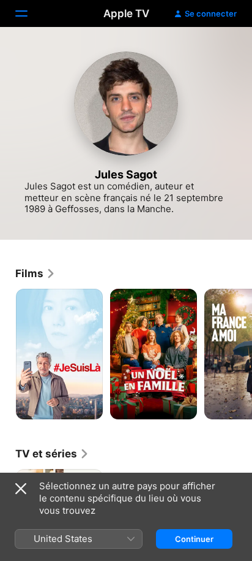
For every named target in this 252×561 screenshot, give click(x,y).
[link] (35, 273)
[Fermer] (20, 488)
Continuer (194, 539)
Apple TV (126, 13)
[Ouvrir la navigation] (28, 13)
